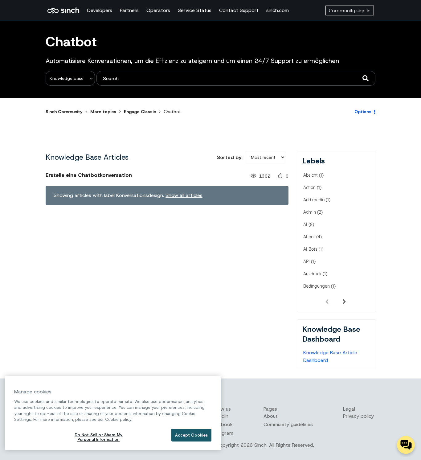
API (306, 261)
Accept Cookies (191, 435)
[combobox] (235, 78)
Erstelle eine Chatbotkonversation (89, 175)
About (271, 416)
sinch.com (277, 10)
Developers (99, 10)
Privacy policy (358, 416)
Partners (129, 10)
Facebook (222, 424)
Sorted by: (230, 157)
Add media (314, 200)
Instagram (222, 433)
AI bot (309, 237)
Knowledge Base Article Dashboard (330, 356)
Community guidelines (288, 424)
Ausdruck (312, 274)
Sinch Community (63, 10)
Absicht (310, 175)
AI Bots (310, 249)
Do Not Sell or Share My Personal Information (99, 437)
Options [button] (362, 111)
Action (309, 187)
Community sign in (349, 10)
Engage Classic (140, 111)
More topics (103, 111)
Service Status (194, 10)
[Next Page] (344, 301)
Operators (158, 10)
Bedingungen (316, 286)
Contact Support (239, 10)
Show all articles (184, 195)
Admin (309, 212)
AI (305, 224)
